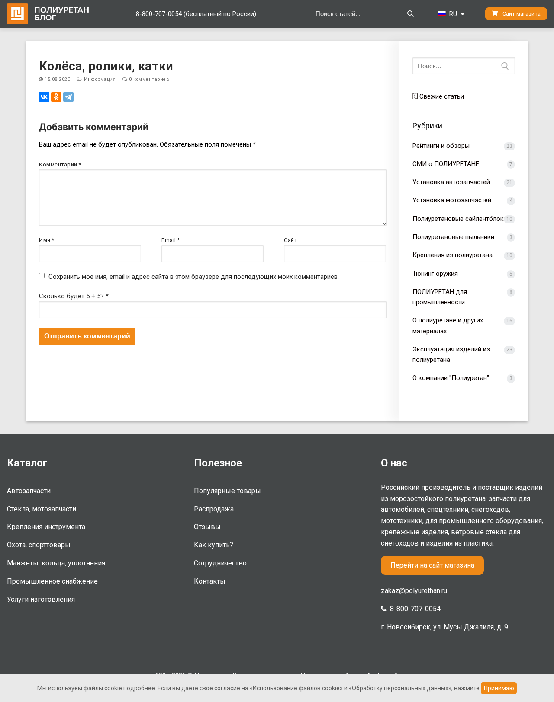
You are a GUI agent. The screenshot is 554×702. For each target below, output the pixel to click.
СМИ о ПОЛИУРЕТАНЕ (445, 164)
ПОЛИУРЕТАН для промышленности (439, 297)
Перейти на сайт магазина (432, 565)
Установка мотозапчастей (451, 200)
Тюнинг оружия (435, 274)
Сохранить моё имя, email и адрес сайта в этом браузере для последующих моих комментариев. (193, 277)
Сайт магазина (521, 13)
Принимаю (499, 688)
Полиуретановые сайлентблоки (459, 219)
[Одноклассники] (56, 97)
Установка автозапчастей (451, 182)
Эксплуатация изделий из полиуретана (451, 354)
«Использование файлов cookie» (296, 688)
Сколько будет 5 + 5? (74, 296)
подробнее (139, 688)
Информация (99, 79)
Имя (47, 240)
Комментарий (60, 164)
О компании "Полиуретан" (450, 378)
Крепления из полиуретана (452, 255)
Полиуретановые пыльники (453, 237)
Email (170, 240)
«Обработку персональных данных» (400, 688)
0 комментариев (148, 79)
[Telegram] (68, 97)
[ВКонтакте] (44, 97)
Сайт (290, 240)
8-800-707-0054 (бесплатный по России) (196, 14)
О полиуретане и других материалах (447, 325)
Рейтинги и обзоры (441, 146)
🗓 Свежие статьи (438, 96)
